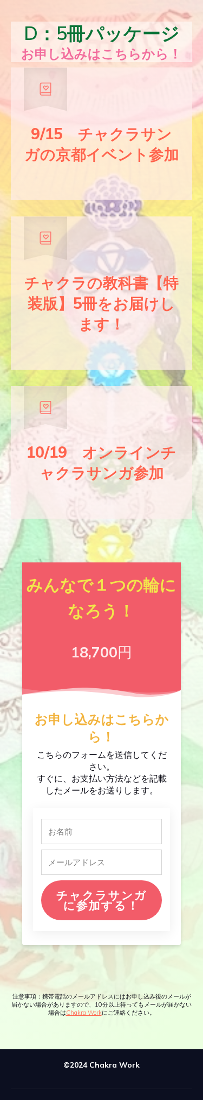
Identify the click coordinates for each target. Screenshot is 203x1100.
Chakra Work (84, 1012)
